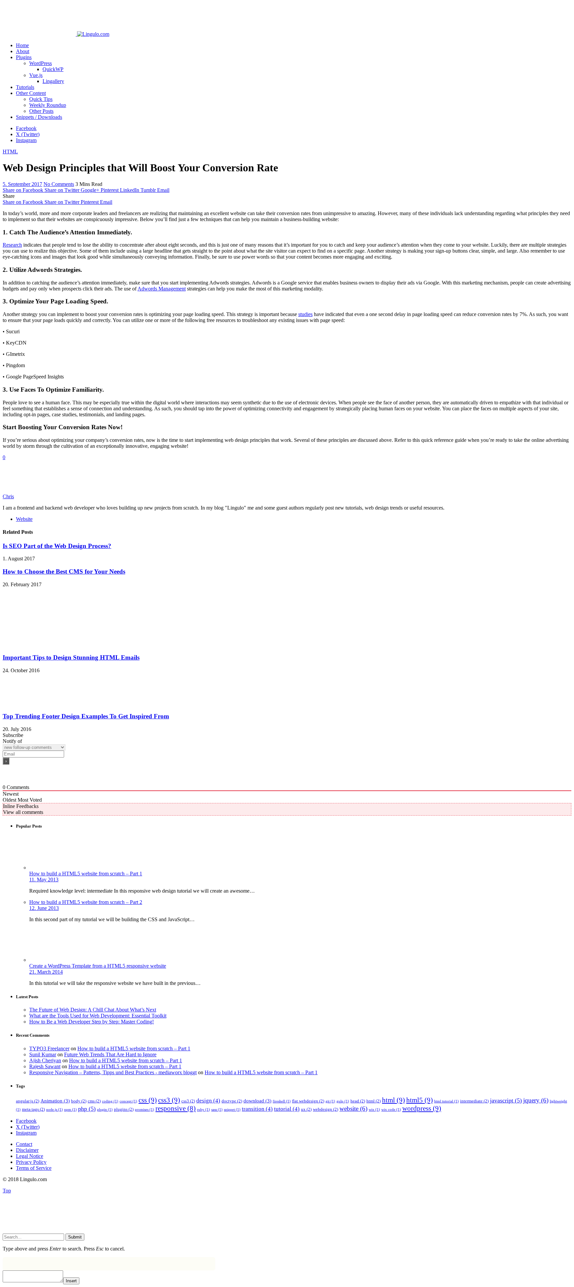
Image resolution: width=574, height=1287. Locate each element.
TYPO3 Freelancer (49, 1048)
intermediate (474, 1100)
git (330, 1101)
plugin (105, 1109)
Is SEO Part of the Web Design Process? (57, 545)
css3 (169, 1100)
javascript (506, 1100)
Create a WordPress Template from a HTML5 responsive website (97, 966)
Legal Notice (29, 1156)
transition (257, 1109)
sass (217, 1109)
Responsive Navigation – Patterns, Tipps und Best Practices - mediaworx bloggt (113, 1072)
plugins (124, 1109)
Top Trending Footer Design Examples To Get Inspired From (86, 716)
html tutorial (446, 1101)
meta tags (33, 1109)
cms (94, 1100)
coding (110, 1101)
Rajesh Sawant (44, 1066)
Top (7, 1190)
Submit (75, 1237)
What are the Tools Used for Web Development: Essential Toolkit (97, 1015)
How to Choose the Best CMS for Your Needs (64, 571)
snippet (232, 1109)
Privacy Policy (31, 1162)
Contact (24, 1144)
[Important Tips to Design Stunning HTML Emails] (47, 645)
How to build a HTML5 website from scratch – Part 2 (85, 902)
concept (128, 1101)
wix (374, 1109)
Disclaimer (27, 1150)
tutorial (287, 1109)
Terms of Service (33, 1168)
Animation (55, 1100)
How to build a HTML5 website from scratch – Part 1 (85, 873)
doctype (232, 1100)
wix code (391, 1109)
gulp (342, 1101)
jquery (535, 1100)
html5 (419, 1100)
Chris (8, 496)
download (257, 1100)
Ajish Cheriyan (45, 1060)
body (78, 1100)
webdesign (325, 1109)
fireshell (282, 1101)
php (87, 1108)
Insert (71, 1280)
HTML (10, 151)
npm (70, 1109)
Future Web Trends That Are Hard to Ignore (110, 1054)
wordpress (421, 1108)
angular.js (27, 1100)
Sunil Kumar (42, 1054)
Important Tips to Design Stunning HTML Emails (71, 657)
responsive (175, 1108)
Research (12, 245)
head (357, 1100)
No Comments (59, 184)
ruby (203, 1109)
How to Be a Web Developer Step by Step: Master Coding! (91, 1021)
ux (306, 1109)
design (208, 1100)
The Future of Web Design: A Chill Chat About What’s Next (92, 1009)
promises (144, 1109)
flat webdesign (308, 1100)
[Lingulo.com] (56, 34)
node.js (54, 1109)
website (353, 1108)
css (148, 1100)
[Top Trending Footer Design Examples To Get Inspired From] (47, 703)
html (373, 1100)
